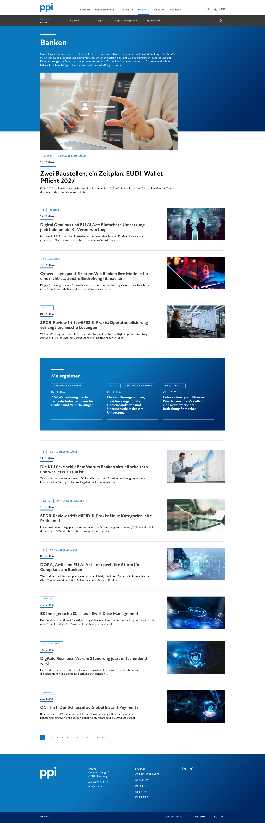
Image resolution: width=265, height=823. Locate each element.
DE (223, 9)
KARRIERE (141, 797)
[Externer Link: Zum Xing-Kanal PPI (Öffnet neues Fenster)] (191, 769)
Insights (143, 9)
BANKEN (140, 768)
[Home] (46, 7)
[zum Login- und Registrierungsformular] (215, 10)
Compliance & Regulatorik (125, 20)
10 (88, 737)
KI (88, 20)
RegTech (102, 20)
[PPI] (48, 772)
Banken (85, 9)
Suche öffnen (207, 11)
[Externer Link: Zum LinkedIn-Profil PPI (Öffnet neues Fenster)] (184, 769)
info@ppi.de (95, 786)
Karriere (175, 9)
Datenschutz (174, 816)
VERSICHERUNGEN (147, 774)
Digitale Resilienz (153, 20)
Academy (127, 9)
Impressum (198, 816)
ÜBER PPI (141, 791)
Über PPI (159, 9)
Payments (74, 20)
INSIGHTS (141, 785)
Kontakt (219, 816)
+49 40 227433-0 (98, 782)
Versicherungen (105, 9)
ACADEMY (142, 780)
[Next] (220, 20)
